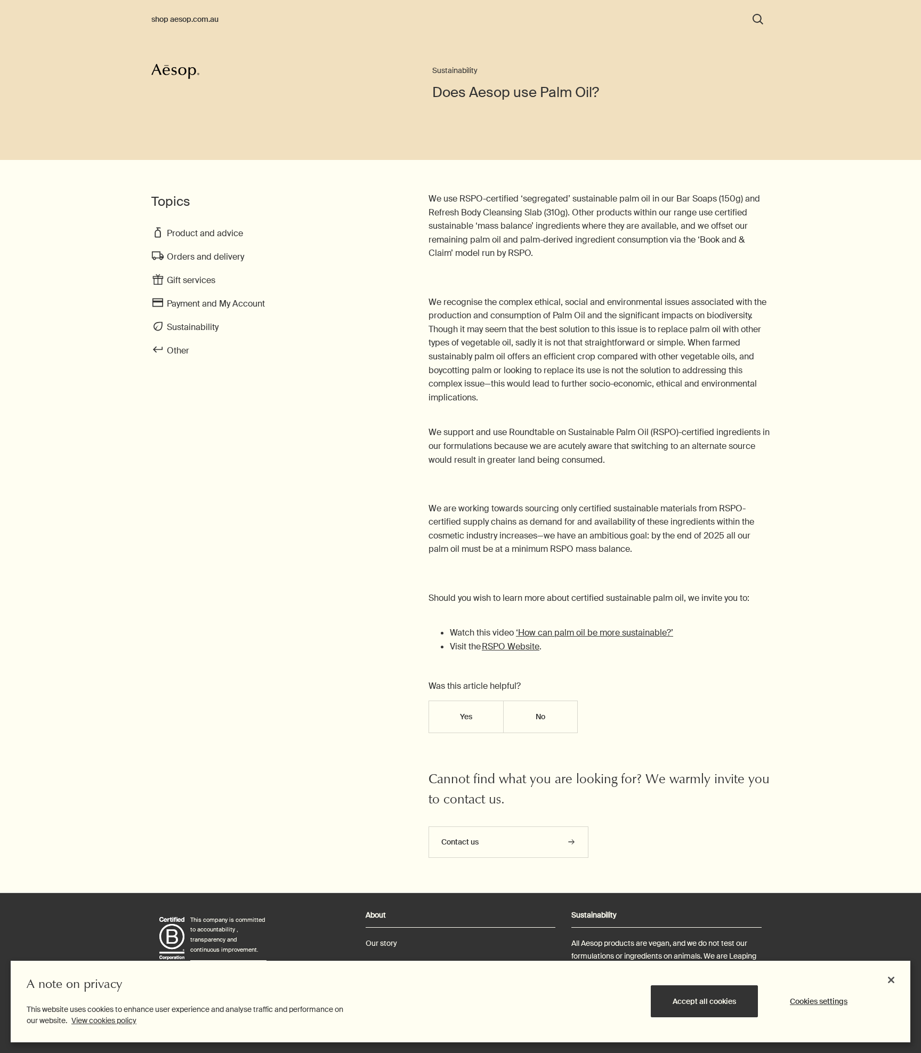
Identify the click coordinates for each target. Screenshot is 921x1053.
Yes (466, 716)
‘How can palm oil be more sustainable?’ (594, 632)
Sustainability (455, 70)
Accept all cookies (704, 1001)
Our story (381, 943)
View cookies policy (103, 1020)
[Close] (891, 980)
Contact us (460, 842)
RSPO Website (510, 646)
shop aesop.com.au (185, 19)
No (540, 716)
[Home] (175, 76)
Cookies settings (818, 1001)
